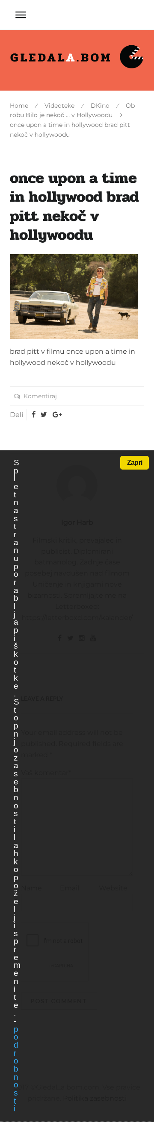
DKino (100, 105)
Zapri (134, 462)
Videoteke (59, 105)
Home (19, 105)
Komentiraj (40, 396)
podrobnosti (16, 1069)
